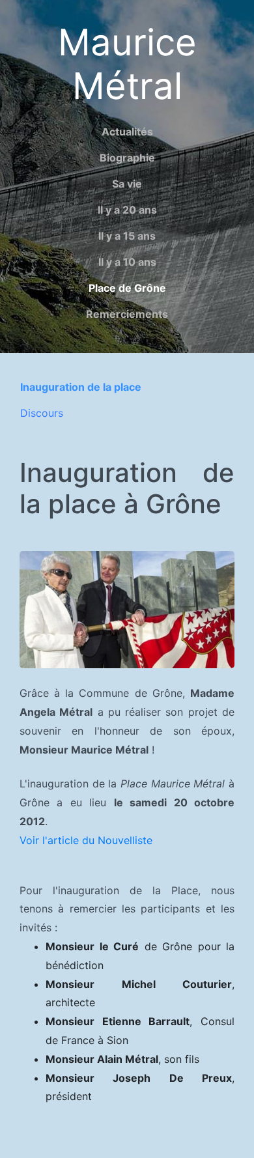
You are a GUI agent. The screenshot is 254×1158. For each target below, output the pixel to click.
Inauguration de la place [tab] (80, 386)
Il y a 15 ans (127, 235)
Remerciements (127, 313)
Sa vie (127, 183)
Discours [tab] (41, 412)
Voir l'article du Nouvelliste (86, 840)
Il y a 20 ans (127, 209)
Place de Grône (127, 287)
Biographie (127, 157)
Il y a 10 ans (127, 261)
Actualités (127, 131)
